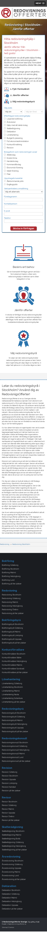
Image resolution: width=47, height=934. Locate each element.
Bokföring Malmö (9, 573)
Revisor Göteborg (9, 805)
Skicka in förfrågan (23, 228)
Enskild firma (12, 158)
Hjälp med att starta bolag (17, 125)
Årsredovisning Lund (10, 876)
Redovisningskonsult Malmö (13, 754)
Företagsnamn (10, 196)
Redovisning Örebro (10, 610)
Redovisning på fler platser (13, 613)
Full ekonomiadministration (18, 141)
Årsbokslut (11, 122)
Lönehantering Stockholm (12, 687)
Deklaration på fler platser (12, 909)
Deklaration (11, 132)
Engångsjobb (12, 184)
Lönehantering (12, 135)
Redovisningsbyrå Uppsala (13, 728)
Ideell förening (13, 171)
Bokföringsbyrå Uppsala (11, 639)
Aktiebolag (11, 155)
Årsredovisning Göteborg (12, 864)
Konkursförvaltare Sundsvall (13, 669)
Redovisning (9, 590)
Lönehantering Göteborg (12, 683)
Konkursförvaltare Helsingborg (14, 661)
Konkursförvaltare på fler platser (15, 672)
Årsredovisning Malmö (11, 872)
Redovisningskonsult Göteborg (14, 746)
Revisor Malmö (8, 809)
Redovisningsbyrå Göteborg (13, 717)
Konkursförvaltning (14, 145)
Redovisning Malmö (10, 602)
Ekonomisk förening (15, 168)
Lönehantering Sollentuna (12, 698)
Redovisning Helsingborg (12, 606)
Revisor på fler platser (11, 820)
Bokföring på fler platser (11, 584)
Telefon (7, 218)
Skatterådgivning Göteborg (13, 842)
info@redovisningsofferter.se (16, 924)
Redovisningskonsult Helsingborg (15, 750)
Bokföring (8, 560)
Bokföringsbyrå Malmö (11, 632)
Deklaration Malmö (9, 898)
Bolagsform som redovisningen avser (20, 152)
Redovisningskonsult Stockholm (15, 743)
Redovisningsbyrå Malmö (12, 720)
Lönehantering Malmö (11, 691)
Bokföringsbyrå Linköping (12, 635)
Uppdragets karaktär (13, 178)
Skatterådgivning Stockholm (13, 831)
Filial (8, 174)
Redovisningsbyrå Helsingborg (14, 724)
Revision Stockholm (10, 776)
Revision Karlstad (9, 787)
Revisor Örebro (8, 816)
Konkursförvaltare (13, 649)
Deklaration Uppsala (10, 905)
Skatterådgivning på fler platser (14, 850)
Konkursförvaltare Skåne (11, 658)
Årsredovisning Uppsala (11, 868)
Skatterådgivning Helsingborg (14, 846)
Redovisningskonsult (14, 738)
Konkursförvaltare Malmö (12, 665)
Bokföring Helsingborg (11, 576)
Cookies (11, 927)
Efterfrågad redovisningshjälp (17, 116)
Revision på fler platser (11, 791)
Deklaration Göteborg (10, 894)
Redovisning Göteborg (11, 598)
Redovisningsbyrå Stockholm (14, 713)
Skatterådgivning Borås (11, 839)
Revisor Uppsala (8, 813)
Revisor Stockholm (9, 802)
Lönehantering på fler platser (13, 702)
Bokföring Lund (8, 580)
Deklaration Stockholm (11, 890)
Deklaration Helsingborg (12, 901)
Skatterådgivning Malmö (11, 835)
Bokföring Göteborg (10, 565)
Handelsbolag (12, 161)
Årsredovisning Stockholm (12, 861)
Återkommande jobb (15, 181)
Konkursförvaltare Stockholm (13, 654)
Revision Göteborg (9, 772)
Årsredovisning (11, 856)
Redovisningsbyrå (13, 708)
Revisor (6, 797)
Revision (10, 148)
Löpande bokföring (14, 119)
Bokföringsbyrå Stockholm (13, 624)
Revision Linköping (9, 783)
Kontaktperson (10, 204)
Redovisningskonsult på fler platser (16, 761)
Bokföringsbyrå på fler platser (14, 643)
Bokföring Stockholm (10, 569)
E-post (7, 211)
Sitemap (5, 927)
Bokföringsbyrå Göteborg (12, 628)
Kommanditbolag (14, 164)
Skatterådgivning (13, 128)
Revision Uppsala (9, 779)
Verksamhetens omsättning (16, 188)
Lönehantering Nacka (10, 694)
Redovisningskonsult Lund (12, 757)
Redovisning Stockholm (11, 595)
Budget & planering (15, 138)
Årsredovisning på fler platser (14, 879)
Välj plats (8, 108)
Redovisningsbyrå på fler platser (15, 731)
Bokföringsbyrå (11, 620)
